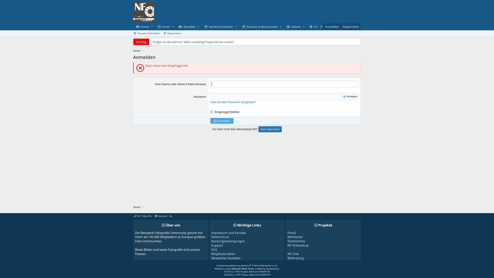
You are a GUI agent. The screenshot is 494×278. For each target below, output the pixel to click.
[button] (152, 26)
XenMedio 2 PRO (232, 274)
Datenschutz (220, 237)
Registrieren (174, 33)
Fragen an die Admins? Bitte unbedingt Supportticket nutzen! (193, 42)
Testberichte (296, 241)
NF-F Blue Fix (144, 216)
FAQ (214, 249)
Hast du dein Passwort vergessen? (233, 102)
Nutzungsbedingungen (228, 241)
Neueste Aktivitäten (148, 33)
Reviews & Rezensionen (262, 27)
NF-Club (293, 254)
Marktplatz (295, 237)
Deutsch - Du (165, 216)
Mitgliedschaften (223, 254)
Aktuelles (189, 27)
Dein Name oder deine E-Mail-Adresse (180, 84)
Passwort (199, 96)
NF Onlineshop (298, 245)
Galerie (295, 27)
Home (145, 27)
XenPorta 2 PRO (232, 271)
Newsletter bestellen (226, 258)
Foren (166, 27)
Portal (292, 233)
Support (217, 245)
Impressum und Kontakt (228, 233)
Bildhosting (296, 258)
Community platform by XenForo (247, 265)
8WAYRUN (265, 271)
